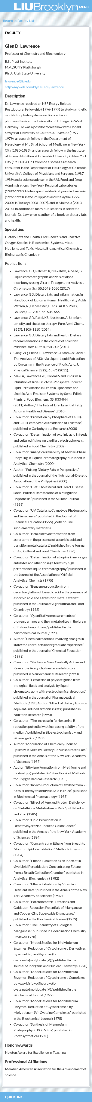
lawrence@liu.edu (18, 81)
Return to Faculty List (18, 20)
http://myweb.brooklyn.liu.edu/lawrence (34, 87)
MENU (83, 7)
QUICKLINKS (14, 1097)
